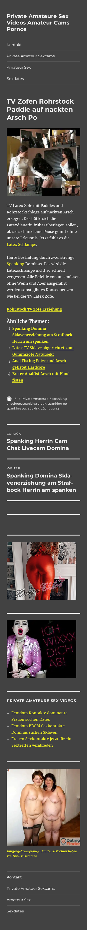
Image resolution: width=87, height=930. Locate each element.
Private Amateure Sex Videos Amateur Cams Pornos (38, 22)
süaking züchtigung (43, 408)
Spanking (15, 264)
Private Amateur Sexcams (31, 56)
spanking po (57, 403)
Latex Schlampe (21, 244)
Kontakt (14, 45)
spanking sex (17, 408)
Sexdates (15, 79)
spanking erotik (34, 403)
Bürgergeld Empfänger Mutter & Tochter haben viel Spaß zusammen (42, 853)
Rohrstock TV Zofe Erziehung (34, 309)
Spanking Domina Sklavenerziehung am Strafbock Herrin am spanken (42, 335)
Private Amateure (35, 398)
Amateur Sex (19, 67)
